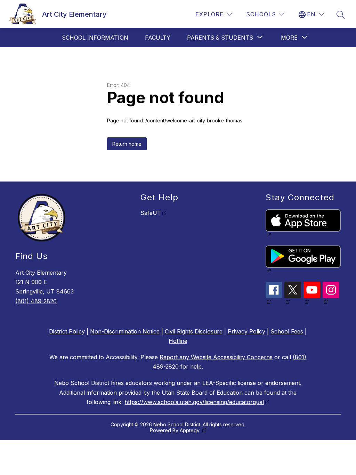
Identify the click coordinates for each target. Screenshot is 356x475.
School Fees (286, 331)
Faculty (157, 37)
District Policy (67, 331)
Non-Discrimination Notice (125, 331)
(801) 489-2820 (36, 301)
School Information (95, 37)
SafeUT (150, 212)
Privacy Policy (246, 331)
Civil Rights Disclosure (193, 331)
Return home (126, 144)
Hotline (178, 340)
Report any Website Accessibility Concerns (216, 357)
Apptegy (190, 430)
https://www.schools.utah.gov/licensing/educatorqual (194, 401)
